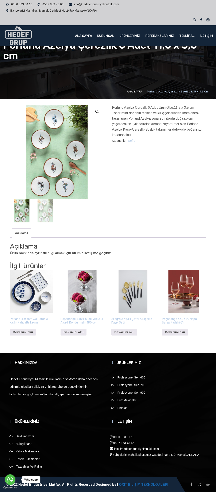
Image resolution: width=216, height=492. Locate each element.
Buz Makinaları (127, 400)
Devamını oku (23, 332)
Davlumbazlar (25, 436)
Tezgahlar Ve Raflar (29, 466)
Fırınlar (122, 407)
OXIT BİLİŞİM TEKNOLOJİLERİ (143, 484)
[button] (97, 111)
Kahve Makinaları (27, 451)
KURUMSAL (105, 36)
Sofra (131, 140)
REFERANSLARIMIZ (159, 36)
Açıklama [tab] (21, 233)
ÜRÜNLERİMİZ (129, 36)
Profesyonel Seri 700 (131, 385)
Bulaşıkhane (24, 443)
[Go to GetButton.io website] (10, 487)
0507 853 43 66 (52, 4)
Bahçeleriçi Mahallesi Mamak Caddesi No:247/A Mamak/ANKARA (53, 10)
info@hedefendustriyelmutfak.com (96, 4)
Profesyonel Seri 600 (131, 377)
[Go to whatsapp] (10, 479)
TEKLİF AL (186, 36)
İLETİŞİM (206, 36)
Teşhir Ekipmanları (28, 459)
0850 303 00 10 (21, 4)
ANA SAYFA (83, 36)
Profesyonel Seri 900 (131, 392)
